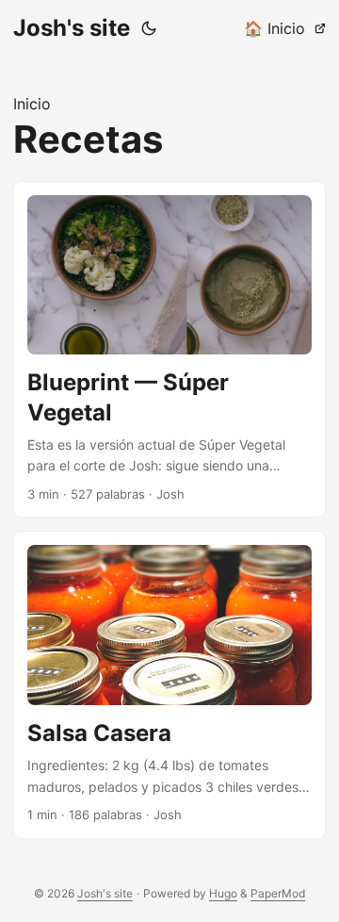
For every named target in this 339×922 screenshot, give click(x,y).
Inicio (32, 103)
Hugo (223, 893)
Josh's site (71, 27)
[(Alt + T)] (148, 28)
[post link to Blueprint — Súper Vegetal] (169, 350)
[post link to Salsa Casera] (169, 685)
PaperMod (277, 893)
